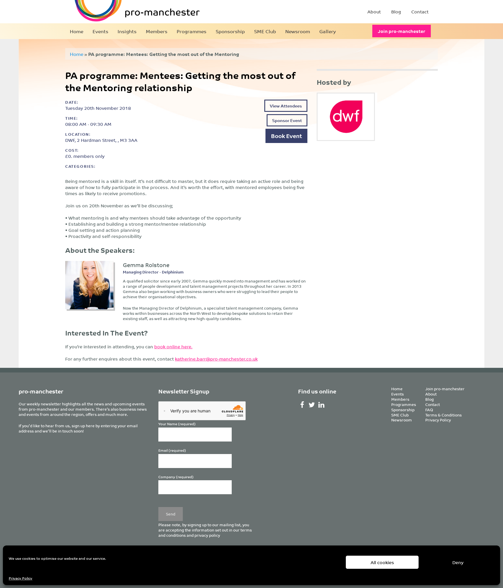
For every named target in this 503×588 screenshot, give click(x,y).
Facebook (302, 404)
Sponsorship (230, 31)
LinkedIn (321, 404)
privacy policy (207, 535)
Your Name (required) (177, 423)
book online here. (173, 346)
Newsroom (297, 31)
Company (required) (176, 476)
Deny (457, 562)
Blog (396, 11)
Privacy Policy (20, 578)
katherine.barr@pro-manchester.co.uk (216, 359)
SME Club (265, 31)
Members (156, 31)
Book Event (286, 135)
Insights (127, 31)
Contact (419, 11)
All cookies (382, 562)
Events (100, 31)
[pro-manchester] (119, 11)
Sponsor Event (287, 120)
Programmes (191, 31)
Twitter (312, 404)
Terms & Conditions (443, 415)
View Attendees (286, 105)
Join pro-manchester (401, 31)
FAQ (429, 409)
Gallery (327, 31)
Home (76, 31)
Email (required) (172, 450)
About (374, 11)
